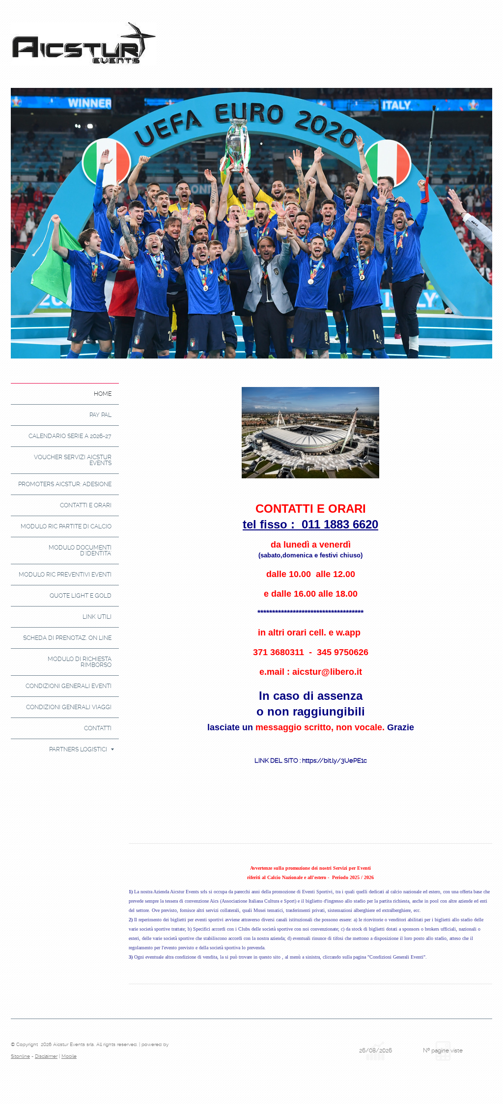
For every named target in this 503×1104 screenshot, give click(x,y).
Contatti (98, 728)
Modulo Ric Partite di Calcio (66, 526)
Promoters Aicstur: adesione (65, 484)
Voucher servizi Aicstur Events (73, 460)
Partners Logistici (78, 749)
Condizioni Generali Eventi (69, 686)
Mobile (69, 1056)
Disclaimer (46, 1056)
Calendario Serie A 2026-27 (70, 436)
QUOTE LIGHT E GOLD (81, 595)
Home (103, 393)
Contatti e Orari (86, 505)
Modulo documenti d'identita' (80, 550)
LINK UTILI (97, 616)
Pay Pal (100, 415)
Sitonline (20, 1056)
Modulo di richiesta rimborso (80, 662)
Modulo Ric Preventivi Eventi (65, 574)
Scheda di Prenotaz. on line (67, 638)
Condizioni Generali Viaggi (69, 707)
